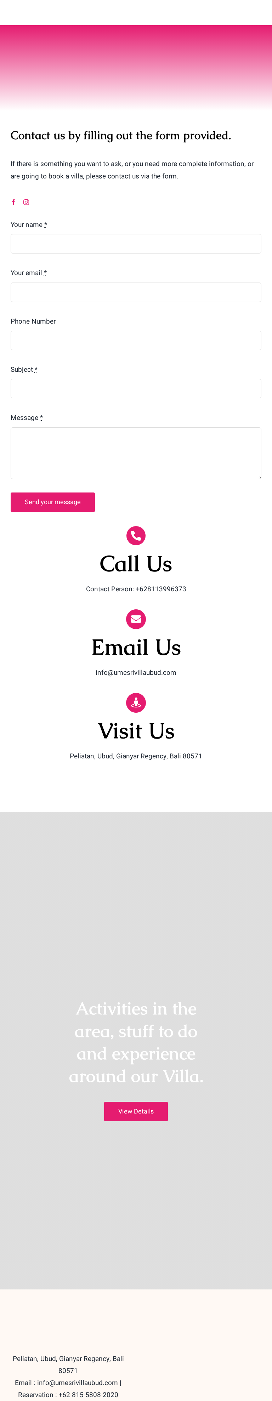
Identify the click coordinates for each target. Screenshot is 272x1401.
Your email (29, 273)
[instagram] (26, 202)
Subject (24, 370)
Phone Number (33, 321)
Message (27, 418)
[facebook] (13, 202)
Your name (29, 225)
